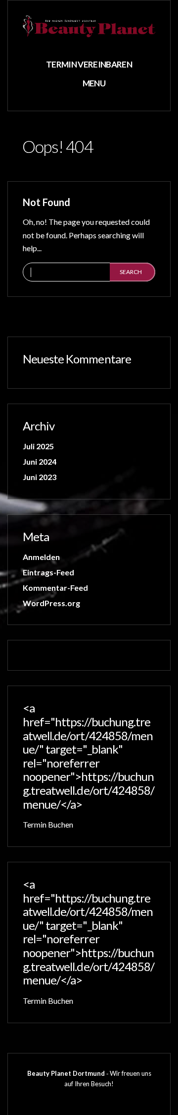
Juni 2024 (39, 461)
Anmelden (41, 556)
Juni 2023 (39, 477)
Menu (93, 83)
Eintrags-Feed (48, 572)
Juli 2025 (38, 446)
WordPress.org (51, 603)
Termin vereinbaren (89, 64)
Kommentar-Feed (55, 587)
